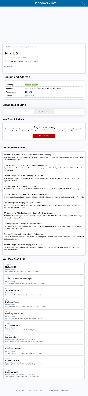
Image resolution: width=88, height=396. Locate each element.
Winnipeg (24, 47)
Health (35, 84)
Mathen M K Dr (11, 267)
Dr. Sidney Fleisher (12, 302)
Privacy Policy (53, 390)
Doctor (28, 84)
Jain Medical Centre (13, 290)
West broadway (32, 47)
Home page (20, 390)
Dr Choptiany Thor (12, 325)
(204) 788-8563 (9, 67)
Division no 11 (16, 47)
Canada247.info (44, 3)
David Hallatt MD (12, 360)
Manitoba (8, 47)
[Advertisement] (44, 24)
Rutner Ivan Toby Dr (13, 349)
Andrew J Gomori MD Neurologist (18, 279)
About (42, 390)
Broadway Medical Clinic (14, 314)
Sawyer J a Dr (10, 337)
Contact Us (65, 390)
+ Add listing (32, 390)
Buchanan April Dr (12, 372)
